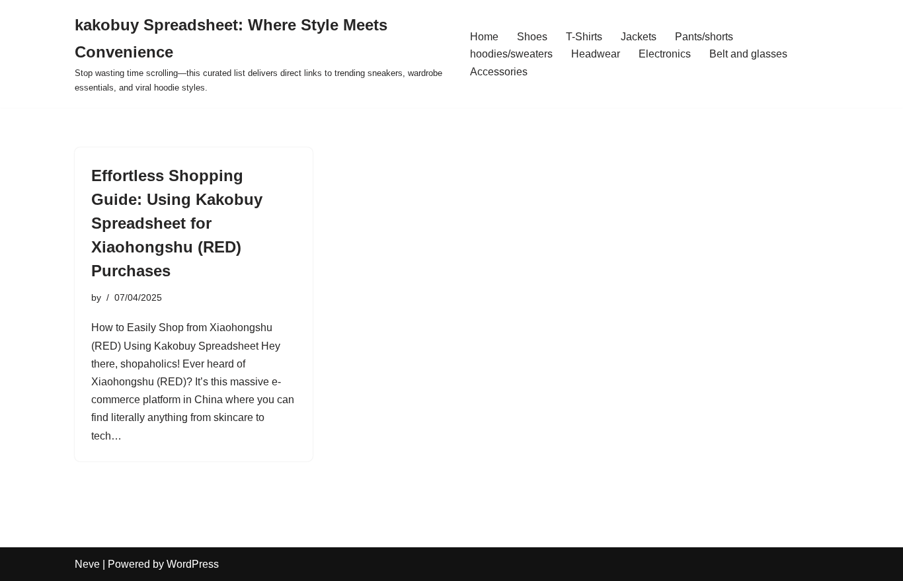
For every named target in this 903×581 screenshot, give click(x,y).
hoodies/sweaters (511, 53)
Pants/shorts (704, 36)
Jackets (638, 36)
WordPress (193, 564)
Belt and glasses (748, 53)
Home (484, 36)
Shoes (532, 36)
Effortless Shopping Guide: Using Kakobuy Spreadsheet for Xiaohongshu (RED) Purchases (176, 223)
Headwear (595, 53)
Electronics (665, 53)
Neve (87, 564)
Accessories (499, 71)
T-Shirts (584, 36)
